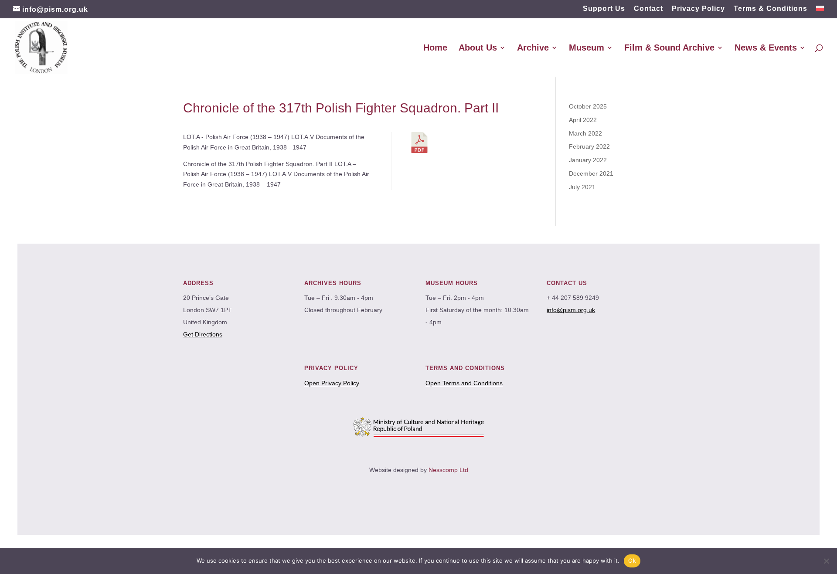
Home (435, 48)
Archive (533, 48)
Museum (586, 48)
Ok (632, 560)
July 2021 (582, 186)
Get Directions (202, 334)
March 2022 (585, 133)
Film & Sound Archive (669, 48)
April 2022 (583, 119)
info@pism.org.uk (571, 309)
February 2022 (589, 146)
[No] (826, 561)
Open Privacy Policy (331, 383)
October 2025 (588, 106)
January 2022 (588, 159)
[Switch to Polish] (820, 11)
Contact (648, 8)
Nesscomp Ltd (448, 469)
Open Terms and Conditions (464, 383)
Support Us (604, 8)
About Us (478, 48)
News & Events (766, 48)
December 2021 (591, 173)
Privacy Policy (698, 8)
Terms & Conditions (770, 8)
